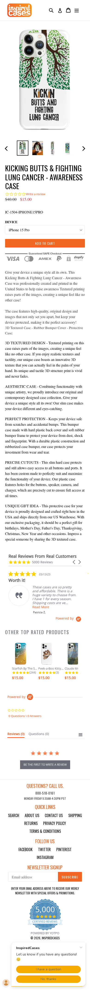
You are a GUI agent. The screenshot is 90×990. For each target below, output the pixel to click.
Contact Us (54, 815)
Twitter (44, 849)
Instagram (45, 857)
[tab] (15, 735)
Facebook (25, 849)
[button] (74, 562)
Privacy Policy (54, 823)
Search (13, 815)
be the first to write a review (45, 765)
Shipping (75, 815)
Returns (31, 823)
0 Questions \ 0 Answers (25, 716)
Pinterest (64, 849)
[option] (22, 148)
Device (11, 221)
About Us (32, 815)
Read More (40, 607)
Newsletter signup (45, 867)
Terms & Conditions (45, 831)
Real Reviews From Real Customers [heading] (43, 556)
